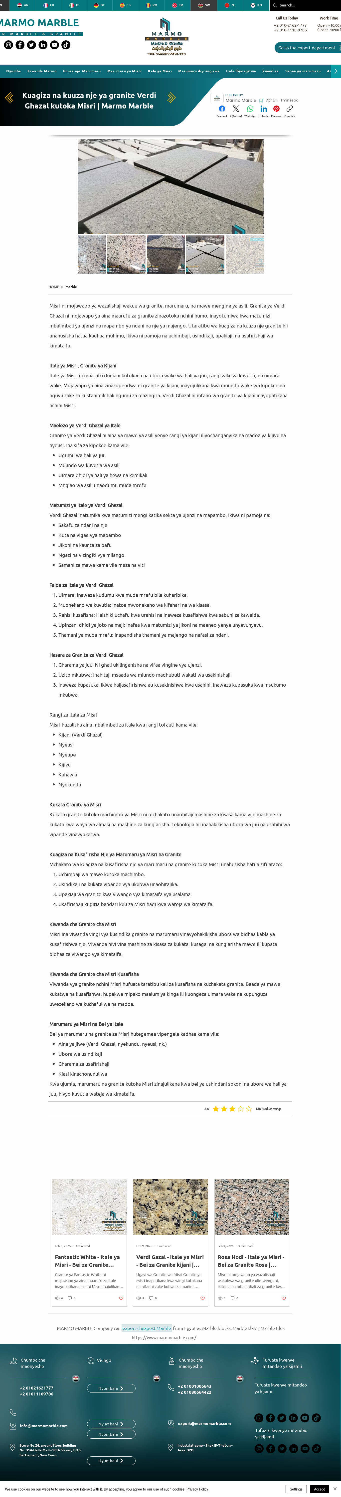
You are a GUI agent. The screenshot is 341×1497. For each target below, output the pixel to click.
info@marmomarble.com (44, 1425)
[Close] (335, 1489)
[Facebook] (19, 44)
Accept (319, 1489)
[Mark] (261, 101)
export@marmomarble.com (204, 1423)
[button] (270, 71)
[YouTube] (54, 44)
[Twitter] (31, 44)
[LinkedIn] (42, 44)
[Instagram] (8, 44)
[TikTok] (65, 44)
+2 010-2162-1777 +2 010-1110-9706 (290, 28)
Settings (296, 1489)
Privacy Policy (197, 1489)
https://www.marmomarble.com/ (164, 1337)
